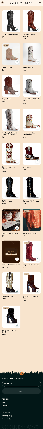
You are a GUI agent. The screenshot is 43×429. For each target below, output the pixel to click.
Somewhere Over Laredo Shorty (29, 134)
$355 (24, 300)
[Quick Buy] (17, 29)
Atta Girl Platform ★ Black (10, 331)
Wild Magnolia (28, 68)
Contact (5, 406)
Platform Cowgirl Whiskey (29, 35)
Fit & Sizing (5, 399)
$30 (3, 236)
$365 (24, 70)
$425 (24, 267)
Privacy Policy (6, 419)
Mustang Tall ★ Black (31, 201)
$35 (24, 236)
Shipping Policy (7, 416)
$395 (4, 37)
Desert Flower (7, 68)
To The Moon (7, 201)
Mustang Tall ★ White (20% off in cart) (10, 134)
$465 (4, 171)
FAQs (3, 403)
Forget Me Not (7, 296)
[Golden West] (21, 3)
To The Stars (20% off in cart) (31, 100)
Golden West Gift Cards (11, 265)
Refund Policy (6, 412)
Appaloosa (27, 167)
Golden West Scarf (30, 233)
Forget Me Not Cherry (31, 265)
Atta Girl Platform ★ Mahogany (30, 297)
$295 (4, 70)
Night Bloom (6, 99)
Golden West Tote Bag (10, 233)
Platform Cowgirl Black (10, 34)
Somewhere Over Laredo (8, 168)
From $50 (5, 267)
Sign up (21, 391)
